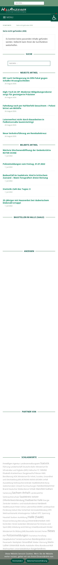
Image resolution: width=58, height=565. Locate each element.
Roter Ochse (20, 506)
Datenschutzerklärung (37, 561)
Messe (38, 473)
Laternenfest (31, 507)
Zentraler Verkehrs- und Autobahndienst (20, 503)
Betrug (28, 527)
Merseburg (22, 521)
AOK (15, 476)
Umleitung (15, 527)
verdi (23, 527)
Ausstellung (8, 483)
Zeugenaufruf (29, 473)
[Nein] (54, 557)
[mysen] (29, 374)
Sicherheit (26, 510)
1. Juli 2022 (9, 156)
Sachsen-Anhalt (21, 492)
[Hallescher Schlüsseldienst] (29, 312)
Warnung (43, 542)
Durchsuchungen (29, 486)
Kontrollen (7, 524)
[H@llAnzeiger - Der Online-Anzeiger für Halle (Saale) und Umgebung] (29, 12)
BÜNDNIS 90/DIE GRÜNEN (32, 479)
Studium (13, 517)
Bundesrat (44, 545)
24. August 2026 (10, 84)
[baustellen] (29, 245)
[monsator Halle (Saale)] (29, 281)
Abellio (22, 545)
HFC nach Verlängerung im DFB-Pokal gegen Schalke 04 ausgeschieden (25, 79)
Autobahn (30, 545)
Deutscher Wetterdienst (19, 489)
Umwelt (19, 486)
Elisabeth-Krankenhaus (12, 473)
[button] (54, 17)
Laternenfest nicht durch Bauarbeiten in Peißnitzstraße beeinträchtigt (23, 120)
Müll (51, 545)
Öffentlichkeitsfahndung (13, 500)
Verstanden (17, 561)
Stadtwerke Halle (34, 500)
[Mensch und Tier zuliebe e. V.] (29, 405)
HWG (43, 473)
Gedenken (21, 524)
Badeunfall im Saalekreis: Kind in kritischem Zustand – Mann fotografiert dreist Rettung (25, 176)
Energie (46, 500)
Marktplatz (17, 542)
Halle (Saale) (36, 517)
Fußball (34, 513)
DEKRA (40, 507)
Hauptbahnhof (9, 539)
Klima (37, 545)
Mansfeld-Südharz (44, 489)
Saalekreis (25, 496)
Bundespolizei (38, 539)
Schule (32, 489)
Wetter (36, 542)
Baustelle (30, 531)
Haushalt (6, 517)
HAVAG (43, 470)
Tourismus (33, 535)
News (51, 531)
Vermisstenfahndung (39, 510)
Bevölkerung (8, 476)
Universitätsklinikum (23, 549)
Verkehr (35, 496)
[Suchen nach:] (29, 3)
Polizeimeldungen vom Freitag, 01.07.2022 (24, 164)
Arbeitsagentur (24, 513)
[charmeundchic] (29, 343)
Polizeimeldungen (17, 535)
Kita (19, 510)
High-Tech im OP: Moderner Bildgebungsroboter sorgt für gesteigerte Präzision (27, 93)
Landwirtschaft (16, 467)
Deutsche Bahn (29, 467)
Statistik (44, 463)
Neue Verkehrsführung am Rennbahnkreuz (24, 133)
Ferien (44, 531)
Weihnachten (8, 548)
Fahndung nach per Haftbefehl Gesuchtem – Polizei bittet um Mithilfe (29, 107)
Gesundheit (27, 542)
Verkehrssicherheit (23, 539)
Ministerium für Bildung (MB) (14, 531)
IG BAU (49, 539)
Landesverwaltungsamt (30, 463)
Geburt (14, 510)
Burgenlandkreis (38, 548)
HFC (39, 513)
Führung (6, 466)
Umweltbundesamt (38, 527)
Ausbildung (22, 517)
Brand (5, 489)
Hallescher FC (34, 470)
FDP (4, 535)
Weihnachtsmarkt (10, 513)
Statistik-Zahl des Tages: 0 (16, 189)
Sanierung (7, 493)
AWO (48, 521)
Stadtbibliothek (38, 483)
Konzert (38, 531)
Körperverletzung (10, 521)
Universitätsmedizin (36, 520)
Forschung (42, 535)
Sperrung (46, 513)
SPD (50, 510)
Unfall (45, 479)
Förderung (7, 510)
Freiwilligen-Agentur (11, 463)
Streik (14, 524)
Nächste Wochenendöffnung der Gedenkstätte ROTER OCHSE (27, 151)
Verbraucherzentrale (22, 483)
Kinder (50, 527)
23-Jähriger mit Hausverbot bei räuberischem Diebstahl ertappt (26, 201)
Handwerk (41, 503)
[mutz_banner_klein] (29, 451)
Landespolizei (48, 507)
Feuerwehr (7, 542)
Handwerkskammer (45, 485)
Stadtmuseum (9, 506)
